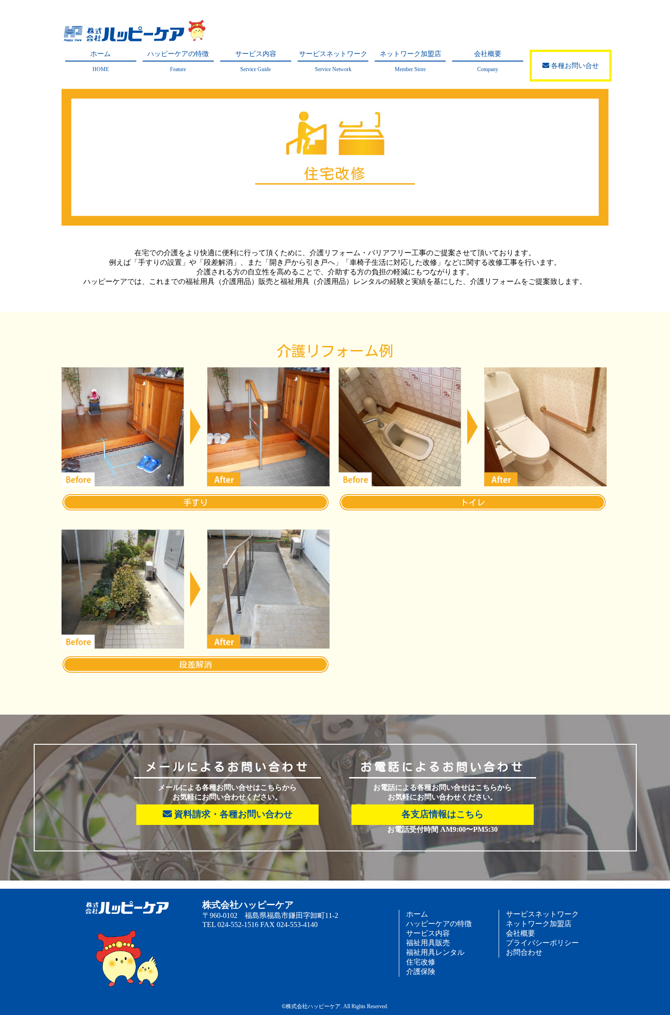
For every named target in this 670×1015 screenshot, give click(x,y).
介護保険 (420, 971)
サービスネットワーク (333, 61)
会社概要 (487, 61)
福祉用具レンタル (435, 952)
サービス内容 (255, 61)
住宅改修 (420, 962)
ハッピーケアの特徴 (178, 61)
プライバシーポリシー (542, 943)
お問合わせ (524, 952)
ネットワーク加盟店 (410, 61)
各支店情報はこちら (443, 814)
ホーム (100, 61)
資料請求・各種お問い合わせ (232, 814)
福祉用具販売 (428, 943)
